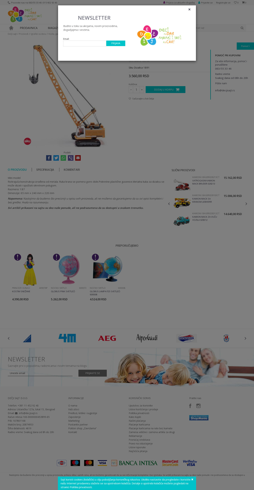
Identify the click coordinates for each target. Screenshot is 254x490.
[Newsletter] (160, 34)
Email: (66, 39)
